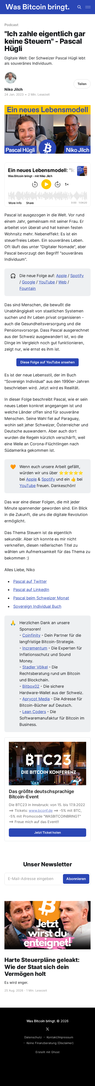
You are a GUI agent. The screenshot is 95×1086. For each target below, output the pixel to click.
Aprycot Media (36, 699)
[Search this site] (79, 7)
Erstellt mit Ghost (48, 1052)
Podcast (11, 25)
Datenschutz (33, 1037)
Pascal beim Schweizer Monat (41, 598)
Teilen (82, 84)
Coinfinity (31, 635)
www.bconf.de (41, 810)
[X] (47, 1029)
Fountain (27, 288)
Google (28, 282)
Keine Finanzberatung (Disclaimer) (50, 1043)
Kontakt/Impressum (60, 1037)
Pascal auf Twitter (30, 581)
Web (62, 282)
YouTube (47, 282)
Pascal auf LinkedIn (31, 589)
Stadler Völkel (35, 667)
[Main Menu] (88, 7)
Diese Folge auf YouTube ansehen (47, 362)
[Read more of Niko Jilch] (10, 78)
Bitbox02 (30, 686)
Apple (61, 275)
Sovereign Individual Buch (37, 606)
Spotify (77, 275)
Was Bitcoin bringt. (41, 1021)
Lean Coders (34, 711)
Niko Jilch (13, 89)
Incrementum (34, 648)
